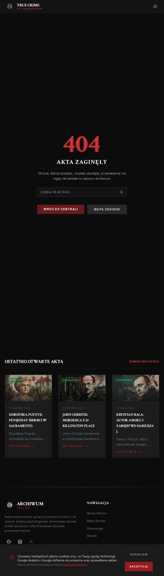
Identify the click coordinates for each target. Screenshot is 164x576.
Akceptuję (139, 566)
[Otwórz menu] (155, 6)
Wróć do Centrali (61, 209)
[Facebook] (9, 542)
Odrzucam (139, 554)
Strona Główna (96, 513)
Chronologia (95, 528)
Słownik (92, 536)
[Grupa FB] (20, 542)
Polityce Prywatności (75, 564)
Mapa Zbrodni (107, 209)
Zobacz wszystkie (144, 361)
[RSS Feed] (31, 542)
